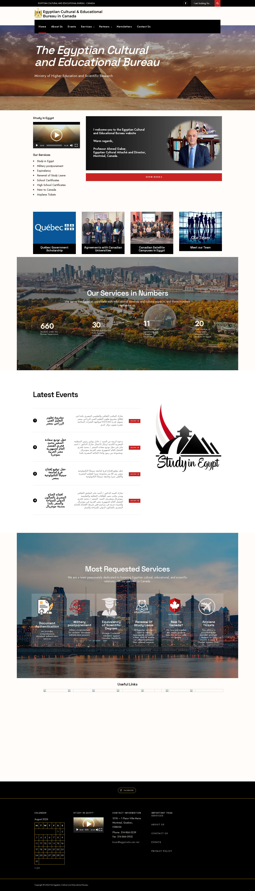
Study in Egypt (45, 161)
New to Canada (46, 190)
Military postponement (50, 166)
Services (86, 26)
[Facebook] (185, 3)
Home (42, 26)
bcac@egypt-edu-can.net (125, 842)
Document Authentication (47, 624)
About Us (57, 26)
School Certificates (48, 180)
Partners (104, 26)
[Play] (36, 145)
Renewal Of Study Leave (143, 623)
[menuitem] (86, 26)
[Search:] (217, 3)
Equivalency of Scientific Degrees (111, 625)
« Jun (37, 867)
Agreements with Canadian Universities (103, 248)
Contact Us (144, 26)
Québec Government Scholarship (54, 248)
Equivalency (44, 171)
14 (54, 843)
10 (36, 843)
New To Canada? (176, 623)
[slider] (54, 145)
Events (72, 26)
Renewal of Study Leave (51, 175)
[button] (56, 135)
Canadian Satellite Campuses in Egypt (152, 248)
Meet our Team (200, 247)
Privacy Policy (161, 851)
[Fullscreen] (76, 145)
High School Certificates (51, 185)
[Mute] (71, 145)
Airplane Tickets (46, 195)
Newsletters (124, 26)
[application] (56, 135)
